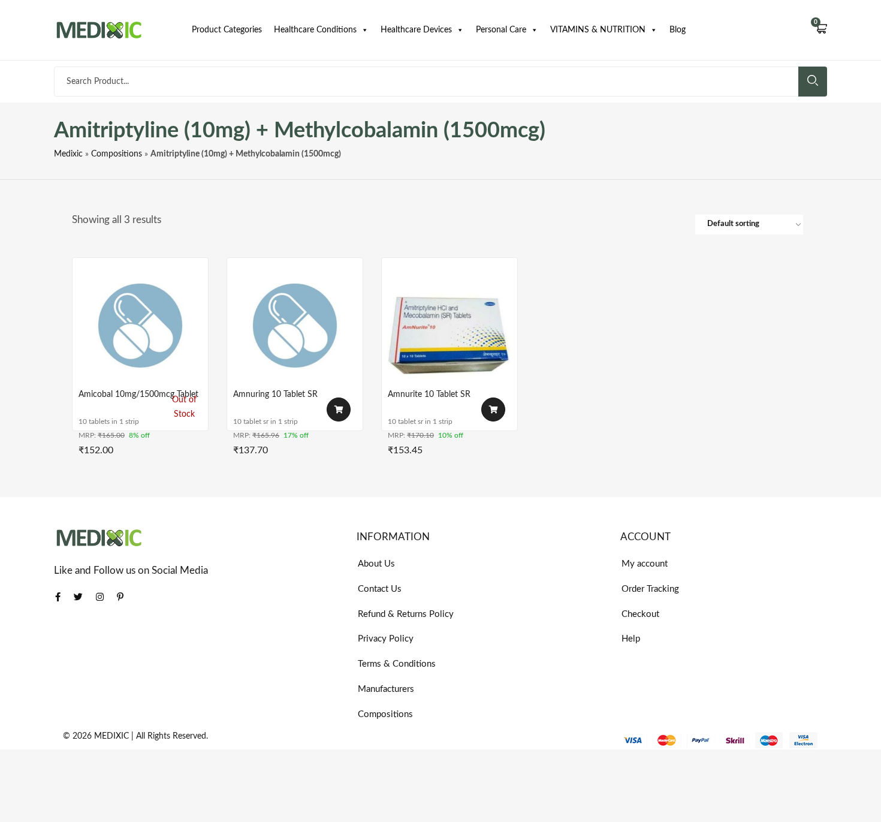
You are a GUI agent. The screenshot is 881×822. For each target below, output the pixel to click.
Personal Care (501, 30)
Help (630, 638)
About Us (376, 563)
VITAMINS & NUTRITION (597, 30)
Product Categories (227, 30)
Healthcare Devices (416, 30)
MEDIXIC (111, 736)
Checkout (640, 614)
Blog (677, 30)
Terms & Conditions (397, 664)
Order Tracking (650, 589)
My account (644, 563)
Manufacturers (386, 689)
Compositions (116, 154)
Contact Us (380, 589)
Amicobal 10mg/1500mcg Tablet (138, 394)
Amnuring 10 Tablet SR (275, 394)
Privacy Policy (386, 638)
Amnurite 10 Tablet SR (429, 394)
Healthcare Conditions (315, 30)
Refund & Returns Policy (406, 614)
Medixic (68, 154)
